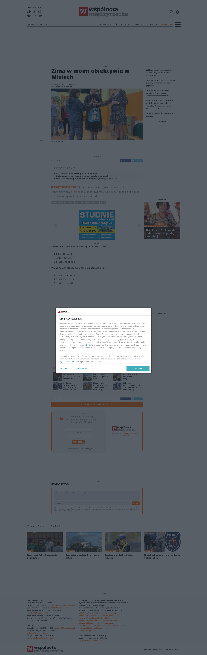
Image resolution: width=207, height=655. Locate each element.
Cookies (73, 362)
